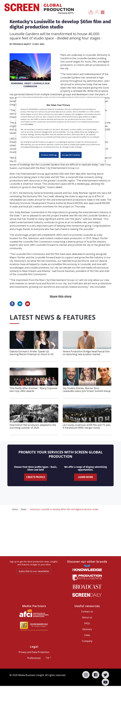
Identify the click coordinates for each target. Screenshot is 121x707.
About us (87, 617)
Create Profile (35, 477)
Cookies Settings (49, 155)
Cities (87, 635)
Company (87, 641)
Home (15, 509)
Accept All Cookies (71, 155)
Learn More (85, 477)
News (23, 509)
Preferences (34, 658)
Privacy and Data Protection (34, 652)
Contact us (87, 611)
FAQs (87, 623)
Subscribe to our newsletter (34, 571)
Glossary (87, 629)
